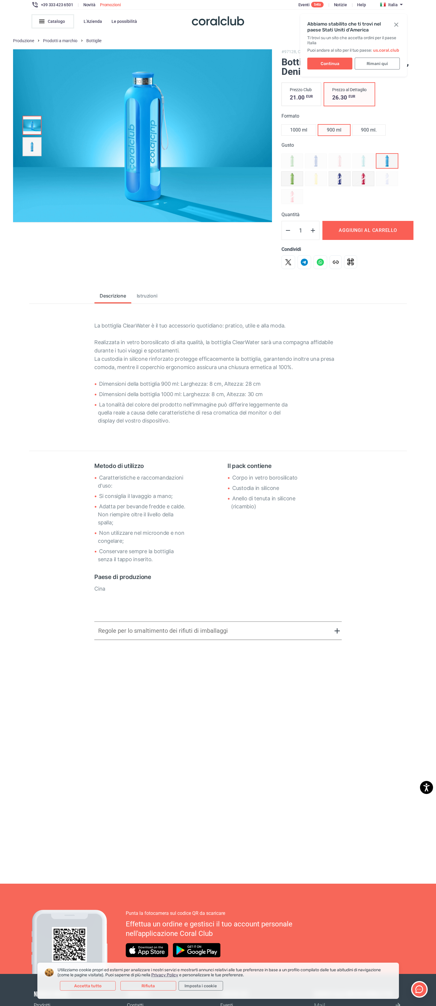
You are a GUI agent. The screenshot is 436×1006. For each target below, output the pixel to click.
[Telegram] (304, 262)
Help (361, 4)
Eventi (304, 5)
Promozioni (110, 5)
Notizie (340, 5)
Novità (89, 5)
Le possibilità (124, 21)
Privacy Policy (164, 974)
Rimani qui (377, 63)
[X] (288, 262)
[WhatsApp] (320, 262)
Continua (330, 63)
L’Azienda (93, 21)
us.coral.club (386, 50)
